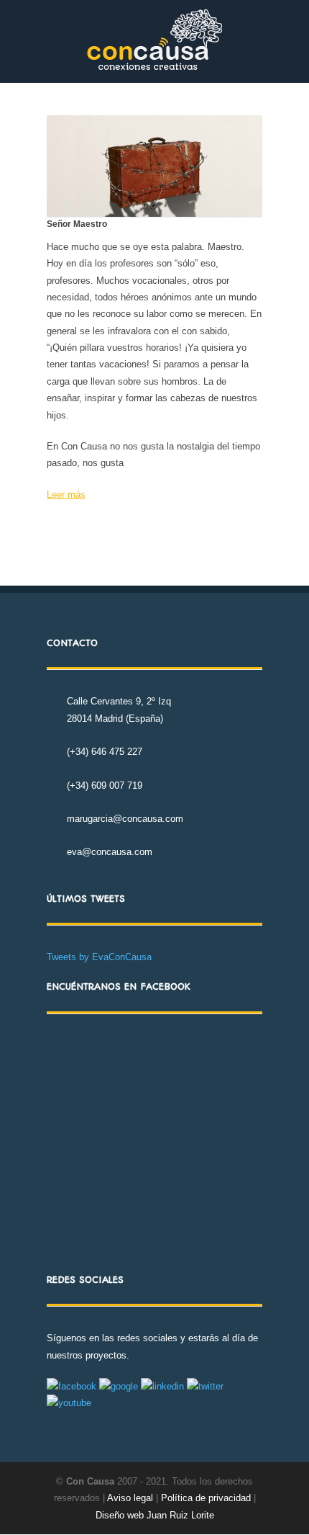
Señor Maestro (77, 224)
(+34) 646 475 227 (104, 751)
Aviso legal (130, 1498)
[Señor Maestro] (154, 166)
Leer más (66, 494)
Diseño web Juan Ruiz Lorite (155, 1515)
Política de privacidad (207, 1498)
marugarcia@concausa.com (125, 818)
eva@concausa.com (109, 851)
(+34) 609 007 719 (104, 785)
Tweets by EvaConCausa (99, 957)
